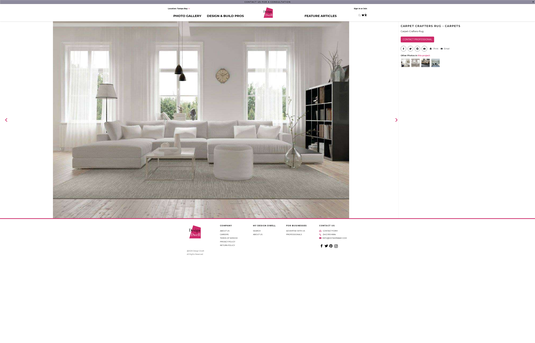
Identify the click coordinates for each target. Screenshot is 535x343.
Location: (178, 9)
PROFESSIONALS (294, 234)
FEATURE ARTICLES (321, 16)
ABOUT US (224, 231)
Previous (6, 119)
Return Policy (227, 245)
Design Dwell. (198, 251)
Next (396, 119)
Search (257, 231)
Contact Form (330, 231)
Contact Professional (417, 39)
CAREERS (224, 234)
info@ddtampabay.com (334, 238)
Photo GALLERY (187, 16)
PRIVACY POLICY (227, 241)
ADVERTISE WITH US (295, 231)
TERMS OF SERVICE (229, 238)
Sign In (357, 9)
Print (435, 48)
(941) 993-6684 (329, 234)
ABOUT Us (257, 234)
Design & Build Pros (225, 16)
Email (447, 48)
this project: (424, 55)
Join (365, 9)
